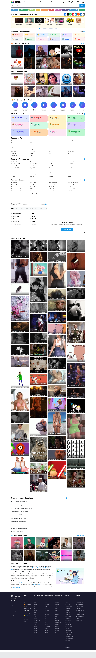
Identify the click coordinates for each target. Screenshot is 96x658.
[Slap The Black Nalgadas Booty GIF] (57, 294)
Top (12, 208)
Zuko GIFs (70, 176)
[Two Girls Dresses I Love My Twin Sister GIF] (20, 465)
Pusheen (36, 630)
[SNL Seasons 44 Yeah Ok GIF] (20, 361)
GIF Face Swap (68, 600)
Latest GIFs (26, 598)
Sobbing (69, 149)
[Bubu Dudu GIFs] (54, 51)
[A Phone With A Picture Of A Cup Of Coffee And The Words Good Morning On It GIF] (29, 79)
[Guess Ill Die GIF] (58, 10)
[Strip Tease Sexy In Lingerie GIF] (38, 407)
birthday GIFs (42, 567)
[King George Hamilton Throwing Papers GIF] (38, 323)
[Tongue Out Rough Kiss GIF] (76, 246)
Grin (12, 145)
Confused (47, 614)
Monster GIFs (52, 170)
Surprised (32, 151)
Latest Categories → (80, 535)
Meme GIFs (70, 167)
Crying (46, 612)
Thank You (16, 216)
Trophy (15, 218)
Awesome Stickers (15, 186)
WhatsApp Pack (68, 628)
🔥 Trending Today (27, 604)
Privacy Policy (14, 611)
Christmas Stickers (72, 188)
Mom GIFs (32, 170)
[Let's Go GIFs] (54, 555)
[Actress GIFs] (17, 555)
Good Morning (36, 218)
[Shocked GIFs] (29, 63)
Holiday (35, 622)
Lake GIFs (70, 165)
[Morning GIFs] (66, 543)
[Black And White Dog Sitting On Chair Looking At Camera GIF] (42, 91)
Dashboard (26, 619)
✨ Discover (26, 606)
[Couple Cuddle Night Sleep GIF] (20, 327)
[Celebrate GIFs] (42, 555)
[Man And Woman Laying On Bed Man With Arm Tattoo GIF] (66, 91)
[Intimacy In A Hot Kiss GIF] (76, 310)
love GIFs (47, 567)
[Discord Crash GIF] (38, 427)
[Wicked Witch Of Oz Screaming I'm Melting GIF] (38, 350)
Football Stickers (15, 193)
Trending (51, 2)
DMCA (12, 609)
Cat (34, 606)
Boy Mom (57, 628)
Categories (26, 2)
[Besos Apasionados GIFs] (79, 51)
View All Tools (80, 113)
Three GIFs (13, 176)
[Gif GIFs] (54, 543)
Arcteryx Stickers (71, 184)
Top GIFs (25, 602)
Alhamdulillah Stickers (73, 182)
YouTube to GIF (68, 632)
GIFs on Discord (79, 608)
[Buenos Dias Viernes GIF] (76, 449)
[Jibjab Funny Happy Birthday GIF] (57, 405)
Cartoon (35, 604)
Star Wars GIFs (14, 174)
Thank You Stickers (15, 197)
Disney (35, 612)
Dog (35, 614)
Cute (35, 608)
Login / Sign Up (27, 613)
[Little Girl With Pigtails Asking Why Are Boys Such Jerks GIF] (54, 79)
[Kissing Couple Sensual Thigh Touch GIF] (38, 338)
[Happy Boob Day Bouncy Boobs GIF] (76, 426)
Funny (35, 616)
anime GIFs (36, 567)
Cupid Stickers (71, 190)
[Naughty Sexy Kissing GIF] (57, 245)
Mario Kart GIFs (52, 167)
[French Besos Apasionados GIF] (76, 261)
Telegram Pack (68, 630)
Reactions (42, 2)
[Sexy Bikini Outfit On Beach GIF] (57, 423)
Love (33, 216)
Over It (50, 147)
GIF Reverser (68, 612)
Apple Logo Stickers (53, 184)
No (45, 616)
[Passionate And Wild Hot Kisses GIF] (38, 308)
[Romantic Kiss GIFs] (29, 51)
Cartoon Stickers (53, 188)
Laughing (46, 606)
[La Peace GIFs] (79, 63)
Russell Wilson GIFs (72, 172)
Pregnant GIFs (52, 172)
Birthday (35, 602)
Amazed (13, 140)
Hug (33, 213)
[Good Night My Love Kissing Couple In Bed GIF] (57, 363)
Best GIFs (78, 618)
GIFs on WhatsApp (80, 606)
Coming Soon (58, 622)
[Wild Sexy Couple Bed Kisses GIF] (20, 249)
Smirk (50, 149)
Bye (45, 620)
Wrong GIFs (51, 176)
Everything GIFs (33, 163)
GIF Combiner (68, 618)
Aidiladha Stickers (53, 182)
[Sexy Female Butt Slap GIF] (76, 375)
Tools (58, 2)
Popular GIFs (13, 628)
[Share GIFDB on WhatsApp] (70, 14)
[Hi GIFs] (42, 543)
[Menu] (83, 1)
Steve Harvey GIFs (34, 174)
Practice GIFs (33, 172)
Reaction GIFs (79, 620)
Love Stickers (52, 195)
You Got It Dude (14, 155)
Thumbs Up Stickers (34, 197)
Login (79, 2)
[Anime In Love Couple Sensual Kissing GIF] (57, 329)
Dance (35, 610)
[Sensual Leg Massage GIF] (57, 377)
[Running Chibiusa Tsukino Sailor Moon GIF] (38, 269)
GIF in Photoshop (79, 602)
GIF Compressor (68, 606)
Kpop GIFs (51, 165)
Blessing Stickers (53, 186)
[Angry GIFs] (17, 543)
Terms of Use (14, 613)
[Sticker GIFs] (17, 63)
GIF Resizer (67, 608)
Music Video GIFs (72, 170)
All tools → (67, 598)
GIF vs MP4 (78, 612)
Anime (35, 600)
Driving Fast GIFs (71, 161)
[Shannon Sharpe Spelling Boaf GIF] (57, 317)
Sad (45, 600)
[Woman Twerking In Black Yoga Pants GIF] (57, 275)
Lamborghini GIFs (15, 167)
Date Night (57, 624)
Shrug (31, 149)
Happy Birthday (17, 224)
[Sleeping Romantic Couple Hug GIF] (38, 289)
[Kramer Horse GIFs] (29, 555)
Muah (69, 145)
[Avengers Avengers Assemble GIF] (38, 391)
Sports (35, 632)
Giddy (69, 142)
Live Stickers (33, 195)
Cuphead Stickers (53, 190)
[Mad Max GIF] (51, 10)
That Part (51, 151)
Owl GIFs (13, 172)
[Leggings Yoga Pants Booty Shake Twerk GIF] (57, 346)
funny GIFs (31, 567)
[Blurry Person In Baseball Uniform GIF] (66, 79)
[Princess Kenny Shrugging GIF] (20, 449)
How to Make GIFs (80, 598)
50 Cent (56, 632)
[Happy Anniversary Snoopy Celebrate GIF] (38, 379)
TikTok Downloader (69, 636)
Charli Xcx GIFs (33, 161)
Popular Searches (27, 608)
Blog (12, 605)
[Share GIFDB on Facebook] (65, 14)
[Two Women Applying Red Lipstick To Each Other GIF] (29, 91)
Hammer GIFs (14, 165)
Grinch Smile (33, 145)
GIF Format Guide (80, 610)
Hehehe (50, 145)
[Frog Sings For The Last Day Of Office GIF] (38, 468)
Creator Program (16, 587)
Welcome (46, 632)
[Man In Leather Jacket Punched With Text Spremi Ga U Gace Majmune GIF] (17, 79)
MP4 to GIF (67, 604)
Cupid (56, 600)
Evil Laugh (32, 142)
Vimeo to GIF (68, 634)
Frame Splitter (68, 616)
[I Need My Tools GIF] (73, 10)
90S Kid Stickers (33, 182)
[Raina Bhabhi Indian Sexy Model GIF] (20, 400)
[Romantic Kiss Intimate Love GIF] (38, 257)
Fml (50, 142)
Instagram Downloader (67, 641)
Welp (50, 153)
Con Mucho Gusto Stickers (17, 190)
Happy (46, 598)
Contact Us (13, 607)
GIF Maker (67, 602)
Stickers (35, 2)
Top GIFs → (82, 43)
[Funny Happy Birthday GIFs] (54, 63)
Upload (74, 2)
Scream (13, 149)
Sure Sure (13, 151)
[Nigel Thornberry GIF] (23, 10)
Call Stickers (33, 188)
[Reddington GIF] (14, 10)
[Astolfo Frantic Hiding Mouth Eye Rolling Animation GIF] (76, 279)
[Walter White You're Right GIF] (57, 455)
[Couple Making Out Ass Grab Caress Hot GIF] (57, 257)
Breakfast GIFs (14, 161)
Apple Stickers (33, 184)
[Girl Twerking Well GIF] (20, 271)
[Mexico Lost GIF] (44, 10)
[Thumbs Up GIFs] (79, 543)
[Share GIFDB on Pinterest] (73, 14)
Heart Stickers (52, 193)
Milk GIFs (13, 170)
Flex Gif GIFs (70, 163)
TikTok (34, 584)
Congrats (46, 624)
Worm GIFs (32, 176)
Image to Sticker (68, 626)
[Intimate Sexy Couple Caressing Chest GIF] (20, 350)
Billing (25, 621)
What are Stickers (14, 626)
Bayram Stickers (34, 186)
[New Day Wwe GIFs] (79, 555)
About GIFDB (13, 603)
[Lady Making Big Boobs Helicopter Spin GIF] (20, 433)
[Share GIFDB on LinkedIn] (81, 14)
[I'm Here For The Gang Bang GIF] (57, 442)
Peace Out (70, 147)
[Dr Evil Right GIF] (31, 10)
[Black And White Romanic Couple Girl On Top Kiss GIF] (76, 293)
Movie (35, 626)
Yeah (69, 153)
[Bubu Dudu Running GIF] (76, 353)
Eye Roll (46, 628)
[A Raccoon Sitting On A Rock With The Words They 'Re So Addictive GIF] (38, 449)
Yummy (31, 155)
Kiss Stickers (14, 195)
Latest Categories (27, 600)
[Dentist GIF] (38, 10)
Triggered (13, 153)
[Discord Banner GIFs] (66, 63)
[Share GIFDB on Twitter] (68, 14)
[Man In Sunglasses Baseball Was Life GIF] (79, 79)
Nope (12, 147)
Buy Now (57, 630)
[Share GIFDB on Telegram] (76, 14)
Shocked (46, 630)
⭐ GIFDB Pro (27, 615)
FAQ (12, 618)
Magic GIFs (32, 167)
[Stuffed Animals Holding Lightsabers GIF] (57, 470)
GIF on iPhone (78, 600)
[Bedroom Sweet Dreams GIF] (79, 91)
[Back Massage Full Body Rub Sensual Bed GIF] (76, 393)
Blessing (57, 626)
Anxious (32, 140)
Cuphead (57, 602)
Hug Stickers (70, 193)
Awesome (57, 614)
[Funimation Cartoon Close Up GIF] (42, 79)
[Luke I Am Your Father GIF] (84, 10)
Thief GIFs (70, 174)
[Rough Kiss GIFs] (66, 51)
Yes (45, 618)
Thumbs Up (16, 221)
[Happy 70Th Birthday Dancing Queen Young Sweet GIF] (38, 365)
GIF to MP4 (67, 610)
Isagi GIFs (32, 165)
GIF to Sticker (68, 624)
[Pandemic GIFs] (66, 555)
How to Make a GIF (15, 624)
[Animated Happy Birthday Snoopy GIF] (76, 406)
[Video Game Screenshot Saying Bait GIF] (17, 91)
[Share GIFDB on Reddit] (78, 14)
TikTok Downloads (79, 616)
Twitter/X (40, 584)
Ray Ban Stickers (71, 195)
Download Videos (80, 614)
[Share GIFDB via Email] (84, 14)
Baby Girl (57, 620)
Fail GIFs (51, 163)
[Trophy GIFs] (29, 543)
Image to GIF (68, 622)
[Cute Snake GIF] (65, 10)
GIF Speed (67, 614)
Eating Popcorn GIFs (16, 163)
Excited (46, 608)
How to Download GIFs (16, 620)
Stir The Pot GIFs (52, 174)
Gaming (35, 618)
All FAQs (64, 498)
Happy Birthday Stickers (35, 193)
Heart (33, 221)
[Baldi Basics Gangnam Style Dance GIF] (20, 378)
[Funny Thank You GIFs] (42, 63)
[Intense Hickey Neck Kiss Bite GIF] (20, 338)
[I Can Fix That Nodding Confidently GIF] (57, 305)
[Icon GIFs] (42, 51)
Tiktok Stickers (52, 197)
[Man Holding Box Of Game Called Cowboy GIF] (76, 479)
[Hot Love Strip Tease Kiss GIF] (38, 245)
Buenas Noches (17, 213)
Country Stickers (34, 190)
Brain (56, 616)
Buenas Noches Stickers (16, 188)
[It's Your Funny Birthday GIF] (76, 332)
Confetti (56, 608)
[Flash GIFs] (17, 51)
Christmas (57, 604)
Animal (35, 598)
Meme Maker (68, 620)
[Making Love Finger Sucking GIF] (20, 417)
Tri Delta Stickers (71, 197)
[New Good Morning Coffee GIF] (20, 308)
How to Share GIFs (15, 622)
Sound (34, 224)
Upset (31, 153)
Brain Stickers (71, 186)
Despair (13, 142)
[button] (13, 22)
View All (81, 31)
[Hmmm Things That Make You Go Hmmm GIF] (57, 391)
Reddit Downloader (69, 644)
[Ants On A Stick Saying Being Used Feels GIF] (54, 91)
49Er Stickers (14, 182)
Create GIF (67, 2)
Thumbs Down (71, 151)
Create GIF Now (67, 229)
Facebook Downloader (67, 647)
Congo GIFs (51, 161)
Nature (35, 628)
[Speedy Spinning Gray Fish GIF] (20, 289)
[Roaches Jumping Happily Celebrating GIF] (76, 464)
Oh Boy (31, 147)
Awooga (51, 140)
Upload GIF (26, 617)
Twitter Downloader (69, 638)
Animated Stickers (15, 184)
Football (56, 606)
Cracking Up (70, 140)
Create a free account (18, 586)
